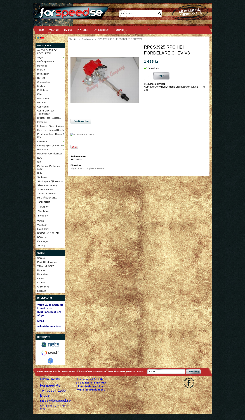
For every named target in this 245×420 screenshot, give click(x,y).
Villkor (54, 30)
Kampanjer (42, 241)
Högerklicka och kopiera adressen (87, 168)
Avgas (40, 57)
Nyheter (83, 30)
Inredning (42, 122)
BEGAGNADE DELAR (48, 233)
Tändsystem (43, 202)
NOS (39, 158)
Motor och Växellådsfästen (50, 153)
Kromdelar (42, 141)
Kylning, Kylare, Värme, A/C (50, 145)
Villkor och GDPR (45, 266)
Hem (41, 30)
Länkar (40, 278)
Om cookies (43, 287)
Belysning (42, 66)
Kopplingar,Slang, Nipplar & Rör (50, 136)
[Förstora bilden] (104, 80)
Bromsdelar (43, 74)
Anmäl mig (194, 372)
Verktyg (40, 221)
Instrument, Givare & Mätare (50, 126)
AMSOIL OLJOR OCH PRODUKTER (47, 52)
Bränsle (41, 70)
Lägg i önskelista (81, 121)
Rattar (40, 173)
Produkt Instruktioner (47, 262)
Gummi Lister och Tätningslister (45, 112)
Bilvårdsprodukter (46, 61)
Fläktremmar (43, 98)
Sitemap (41, 245)
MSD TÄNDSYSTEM (47, 198)
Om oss (68, 30)
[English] (42, 38)
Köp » (161, 76)
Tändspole (43, 207)
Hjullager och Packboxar (49, 118)
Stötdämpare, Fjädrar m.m (50, 181)
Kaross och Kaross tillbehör (50, 130)
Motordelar (42, 149)
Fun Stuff (41, 102)
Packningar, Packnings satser (48, 167)
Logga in (41, 291)
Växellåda (42, 225)
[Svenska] (37, 38)
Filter (39, 94)
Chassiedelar (43, 82)
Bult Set (41, 78)
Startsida (73, 39)
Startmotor (42, 177)
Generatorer (43, 107)
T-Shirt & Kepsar (45, 189)
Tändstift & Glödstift (46, 193)
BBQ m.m (41, 237)
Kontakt (119, 30)
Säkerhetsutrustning (47, 185)
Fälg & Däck (43, 229)
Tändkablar (43, 211)
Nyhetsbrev (101, 30)
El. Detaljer (42, 90)
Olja (39, 162)
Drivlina (41, 86)
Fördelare (43, 215)
